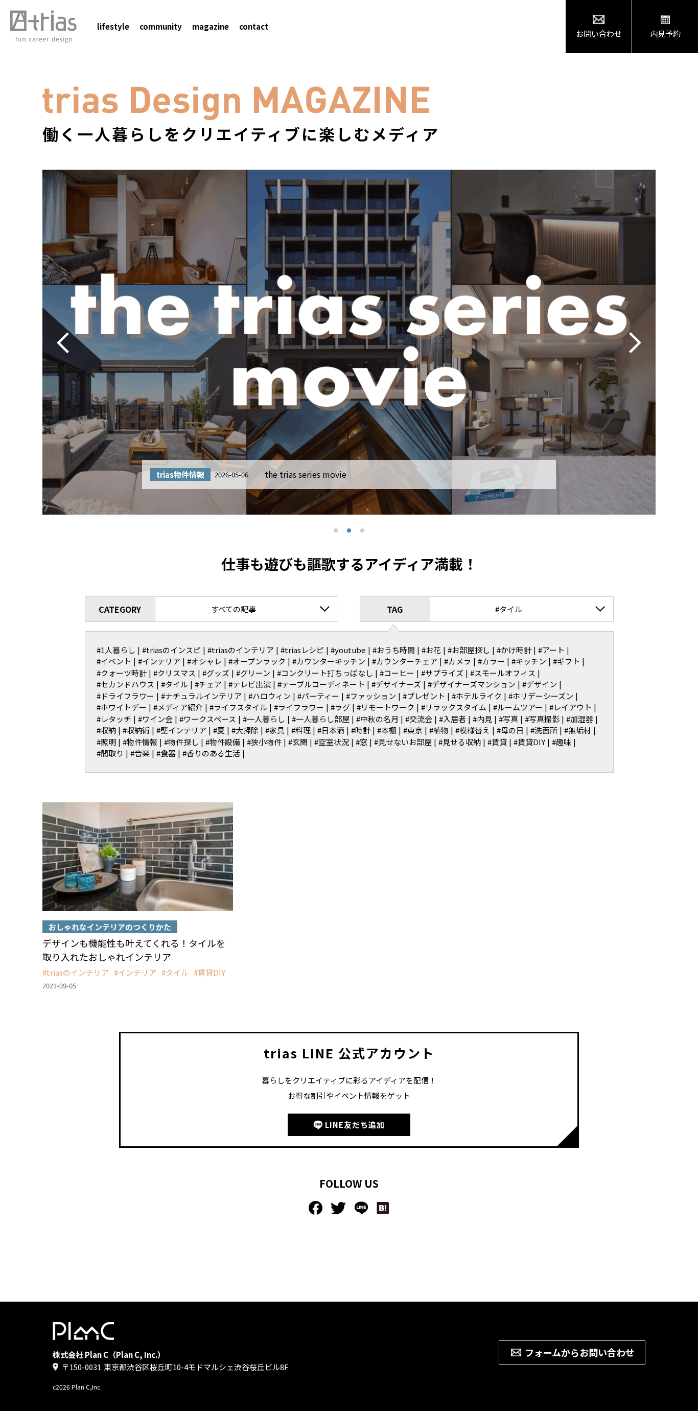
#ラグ (340, 707)
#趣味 (561, 741)
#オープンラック (257, 661)
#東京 (413, 730)
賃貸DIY (211, 972)
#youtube (348, 649)
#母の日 (510, 730)
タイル (177, 972)
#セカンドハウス (125, 684)
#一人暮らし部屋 (321, 718)
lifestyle (113, 26)
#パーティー (318, 695)
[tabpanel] (349, 342)
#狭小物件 (264, 741)
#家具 (275, 730)
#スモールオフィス (503, 672)
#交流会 (418, 718)
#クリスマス (174, 672)
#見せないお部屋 (403, 741)
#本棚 (387, 730)
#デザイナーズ (396, 684)
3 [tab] (362, 530)
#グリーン (253, 672)
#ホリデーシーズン (540, 695)
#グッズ (215, 672)
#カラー (491, 661)
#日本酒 (330, 730)
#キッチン (528, 661)
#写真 (508, 718)
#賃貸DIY (529, 741)
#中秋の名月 (377, 718)
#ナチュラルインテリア (201, 695)
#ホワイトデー (122, 707)
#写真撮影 (542, 718)
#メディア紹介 (178, 707)
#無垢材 (577, 730)
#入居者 (452, 718)
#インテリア (159, 661)
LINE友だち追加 (355, 1124)
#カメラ (457, 661)
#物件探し (181, 741)
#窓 (361, 741)
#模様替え (472, 730)
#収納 (106, 730)
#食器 (166, 753)
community (160, 26)
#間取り (110, 753)
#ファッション (371, 695)
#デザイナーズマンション (472, 684)
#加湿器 (579, 718)
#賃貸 (497, 741)
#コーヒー (397, 672)
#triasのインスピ (171, 649)
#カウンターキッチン (328, 661)
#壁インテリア (181, 730)
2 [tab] (349, 530)
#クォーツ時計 (122, 672)
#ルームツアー (518, 707)
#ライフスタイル (238, 707)
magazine (210, 26)
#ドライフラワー (125, 695)
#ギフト (566, 661)
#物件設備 (222, 741)
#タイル (174, 684)
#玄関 (298, 741)
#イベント (114, 661)
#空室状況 (331, 741)
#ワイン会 (155, 718)
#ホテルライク (477, 695)
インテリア (137, 972)
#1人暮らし (116, 649)
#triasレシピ (302, 649)
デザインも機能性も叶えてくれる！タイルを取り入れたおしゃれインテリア (133, 949)
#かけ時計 (514, 649)
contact (253, 26)
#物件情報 (140, 741)
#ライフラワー (299, 707)
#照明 (106, 741)
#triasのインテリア (240, 649)
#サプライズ (442, 672)
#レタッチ (114, 718)
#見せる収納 (459, 741)
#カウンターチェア (404, 661)
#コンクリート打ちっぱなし (325, 672)
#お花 (431, 649)
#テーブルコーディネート (321, 684)
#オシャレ (204, 661)
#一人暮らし (264, 718)
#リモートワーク (385, 707)
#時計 (360, 730)
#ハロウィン (269, 695)
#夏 (219, 730)
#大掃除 (245, 730)
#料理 (301, 730)
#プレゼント (424, 695)
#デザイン (539, 684)
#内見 (482, 718)
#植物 (439, 730)
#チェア (208, 684)
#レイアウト (570, 707)
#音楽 (140, 753)
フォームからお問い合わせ (580, 1352)
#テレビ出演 (249, 684)
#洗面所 (543, 730)
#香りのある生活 (211, 753)
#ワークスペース (207, 718)
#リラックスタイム (453, 707)
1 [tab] (336, 530)
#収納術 (136, 730)
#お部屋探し (469, 649)
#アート (551, 649)
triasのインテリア (77, 972)
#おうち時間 (394, 649)
